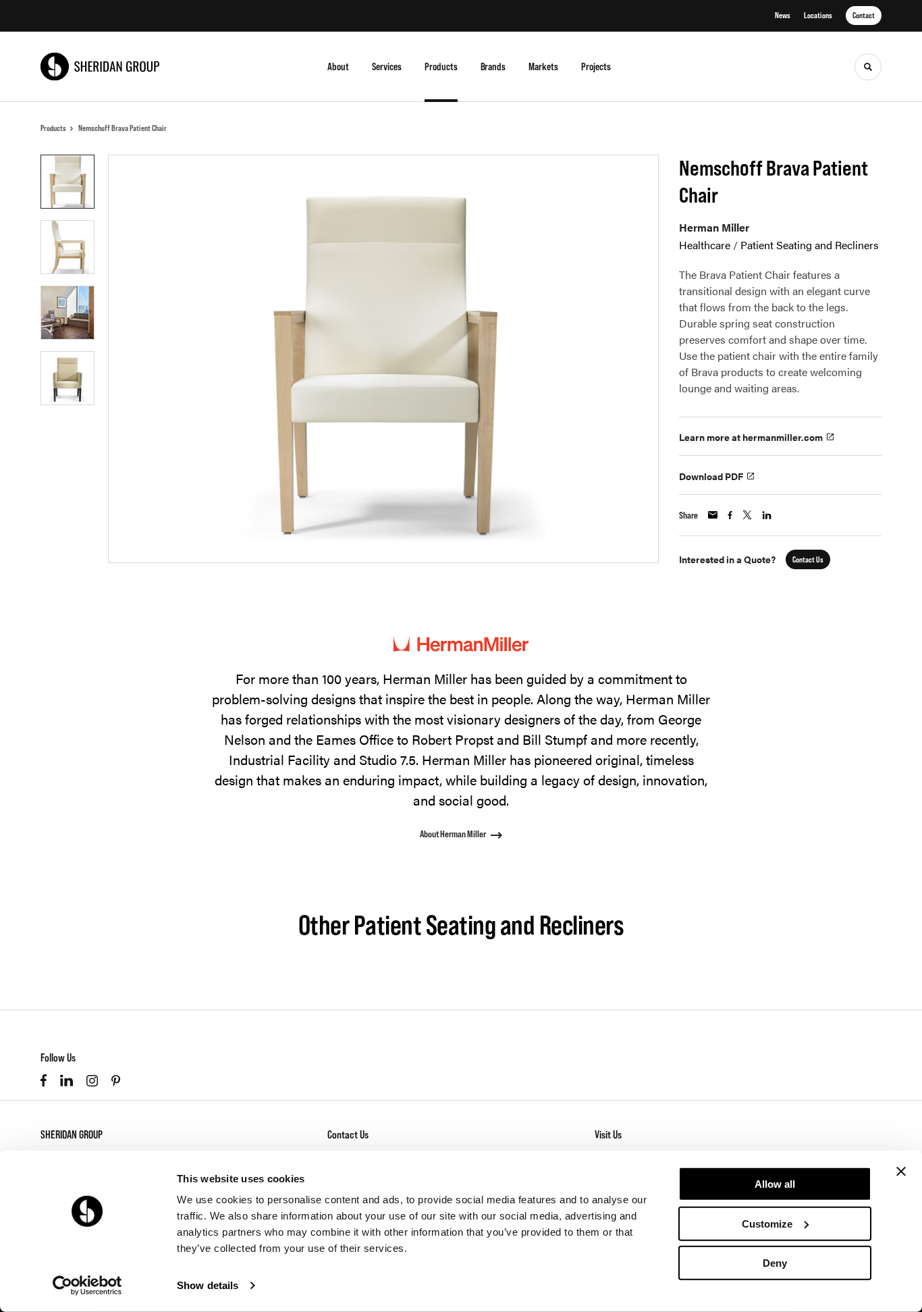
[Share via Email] (712, 515)
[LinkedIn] (66, 1080)
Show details (207, 1285)
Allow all (775, 1184)
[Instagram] (92, 1080)
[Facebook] (43, 1080)
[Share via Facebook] (730, 515)
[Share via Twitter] (747, 514)
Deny (775, 1263)
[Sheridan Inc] (99, 67)
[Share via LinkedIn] (766, 515)
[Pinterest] (115, 1080)
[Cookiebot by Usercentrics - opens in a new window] (87, 1286)
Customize (767, 1223)
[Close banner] (901, 1171)
